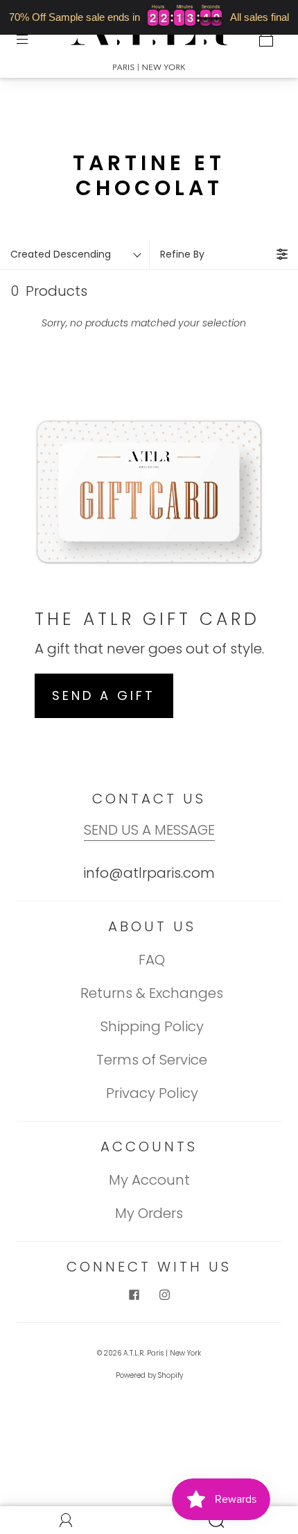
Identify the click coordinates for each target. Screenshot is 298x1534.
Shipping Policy (152, 1026)
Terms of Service (151, 1059)
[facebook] (134, 1295)
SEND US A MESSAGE (149, 830)
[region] (149, 17)
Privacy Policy (152, 1093)
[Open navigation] (32, 39)
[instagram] (164, 1295)
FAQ (152, 959)
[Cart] (266, 39)
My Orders (149, 1213)
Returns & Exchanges (151, 993)
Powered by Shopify (149, 1375)
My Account (149, 1180)
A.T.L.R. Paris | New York (162, 1353)
